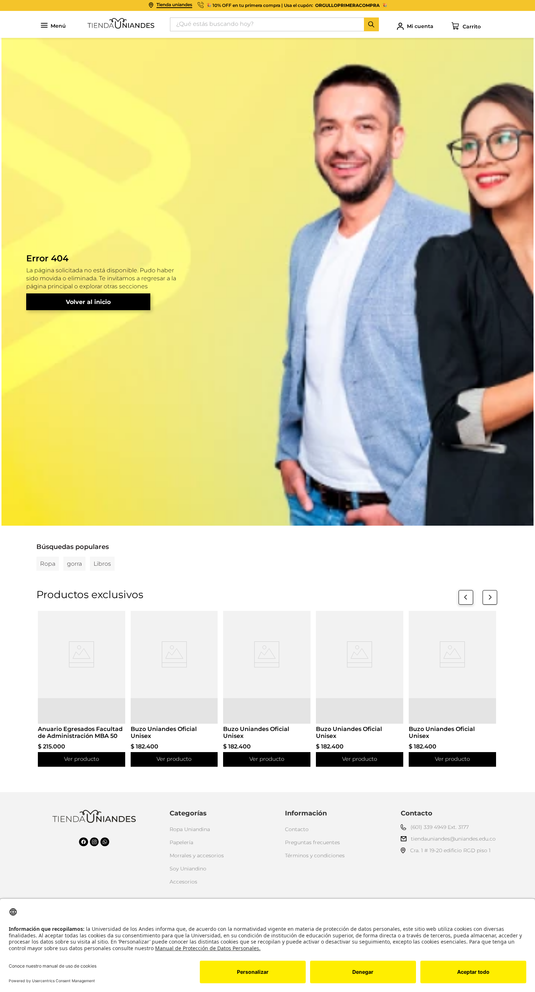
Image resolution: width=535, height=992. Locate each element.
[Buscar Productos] (371, 24)
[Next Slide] (490, 597)
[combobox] (274, 24)
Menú (58, 26)
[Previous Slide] (466, 597)
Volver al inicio (88, 302)
